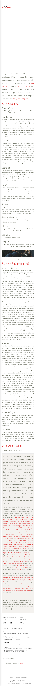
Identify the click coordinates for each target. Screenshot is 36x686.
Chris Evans (6, 637)
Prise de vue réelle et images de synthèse (13, 644)
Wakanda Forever (24, 546)
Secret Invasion (16, 557)
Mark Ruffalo (28, 637)
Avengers (11, 521)
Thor (8, 86)
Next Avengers (15, 588)
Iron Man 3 (17, 521)
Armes (9, 42)
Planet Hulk (24, 588)
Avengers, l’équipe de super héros (13, 577)
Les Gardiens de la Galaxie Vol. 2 (13, 530)
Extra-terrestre (7, 45)
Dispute (14, 44)
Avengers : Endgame (20, 99)
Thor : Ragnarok (17, 532)
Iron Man (27, 577)
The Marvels (22, 548)
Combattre (16, 42)
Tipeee (21, 664)
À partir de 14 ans (8, 34)
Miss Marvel (29, 555)
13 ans (22, 38)
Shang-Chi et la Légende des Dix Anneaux (20, 540)
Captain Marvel (7, 536)
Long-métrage (23, 619)
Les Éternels (6, 542)
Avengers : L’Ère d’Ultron (23, 526)
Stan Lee (20, 628)
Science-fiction (18, 633)
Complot (24, 42)
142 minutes (11, 40)
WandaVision (25, 553)
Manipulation (6, 47)
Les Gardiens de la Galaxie (20, 567)
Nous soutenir (27, 683)
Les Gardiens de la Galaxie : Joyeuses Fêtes (15, 561)
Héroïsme (21, 45)
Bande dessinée (13, 49)
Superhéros (27, 47)
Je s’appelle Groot (22, 565)
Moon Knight (7, 557)
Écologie (20, 44)
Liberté (28, 45)
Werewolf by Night (25, 559)
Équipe (27, 44)
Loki (31, 553)
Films (13, 680)
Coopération (6, 44)
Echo (25, 557)
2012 (8, 37)
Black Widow (16, 538)
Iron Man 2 (10, 519)
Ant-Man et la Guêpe (26, 534)
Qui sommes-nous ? (13, 683)
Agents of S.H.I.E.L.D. (9, 553)
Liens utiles (21, 680)
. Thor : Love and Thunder (16, 544)
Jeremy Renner (21, 637)
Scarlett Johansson (17, 639)
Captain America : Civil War (15, 528)
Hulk (16, 517)
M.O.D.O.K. (18, 569)
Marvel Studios (22, 623)
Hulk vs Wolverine (12, 586)
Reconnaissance (17, 47)
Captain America (23, 86)
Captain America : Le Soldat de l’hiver (19, 523)
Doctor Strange (28, 528)
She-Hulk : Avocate (17, 555)
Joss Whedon (14, 628)
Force (16, 45)
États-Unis (5, 628)
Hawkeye (18, 553)
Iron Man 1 (21, 517)
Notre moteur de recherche (19, 682)
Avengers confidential (18, 584)
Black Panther (28, 532)
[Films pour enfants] (6, 8)
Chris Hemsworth (13, 637)
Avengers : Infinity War (10, 534)
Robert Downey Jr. (7, 639)
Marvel (21, 49)
